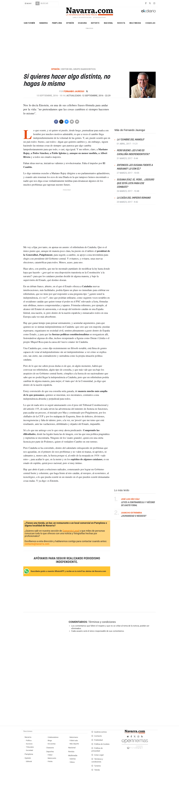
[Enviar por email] (72, 121)
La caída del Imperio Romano (133, 198)
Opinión (70, 23)
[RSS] (142, 736)
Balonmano (74, 737)
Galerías (73, 759)
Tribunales (30, 747)
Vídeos (72, 762)
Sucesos (29, 744)
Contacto (98, 736)
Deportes (50, 751)
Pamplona (57, 23)
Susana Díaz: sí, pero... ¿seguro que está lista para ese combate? (135, 183)
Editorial (29, 761)
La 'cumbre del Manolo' (130, 139)
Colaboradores (53, 737)
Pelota (50, 761)
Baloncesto (52, 758)
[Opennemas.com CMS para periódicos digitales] (135, 743)
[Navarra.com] (89, 10)
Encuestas (52, 744)
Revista (121, 23)
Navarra (43, 23)
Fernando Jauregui (74, 91)
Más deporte (74, 744)
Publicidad (98, 740)
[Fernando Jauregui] (141, 84)
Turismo (97, 766)
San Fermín (29, 23)
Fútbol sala (74, 740)
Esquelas (150, 23)
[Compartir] (56, 121)
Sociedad (29, 750)
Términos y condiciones (102, 621)
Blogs (50, 740)
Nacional (108, 23)
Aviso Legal (99, 755)
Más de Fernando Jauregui (130, 130)
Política (28, 740)
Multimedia (135, 23)
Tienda (97, 770)
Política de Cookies (101, 744)
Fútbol (50, 755)
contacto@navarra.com (37, 543)
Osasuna (82, 23)
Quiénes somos (100, 732)
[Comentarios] (77, 121)
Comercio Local (71, 530)
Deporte (95, 23)
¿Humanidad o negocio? (133, 516)
